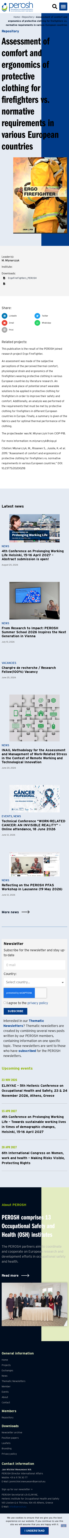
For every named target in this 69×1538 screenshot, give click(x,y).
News (5, 546)
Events (7, 816)
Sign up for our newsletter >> (17, 1489)
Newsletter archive (12, 1432)
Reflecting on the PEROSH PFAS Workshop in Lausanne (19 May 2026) (32, 887)
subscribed (27, 1051)
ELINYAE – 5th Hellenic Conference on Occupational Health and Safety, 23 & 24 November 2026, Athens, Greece (34, 1091)
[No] (63, 1525)
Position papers (10, 1437)
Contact (6, 1402)
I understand (34, 1530)
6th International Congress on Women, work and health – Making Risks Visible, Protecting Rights (33, 1158)
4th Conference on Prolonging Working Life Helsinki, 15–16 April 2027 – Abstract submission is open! (33, 555)
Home (17, 17)
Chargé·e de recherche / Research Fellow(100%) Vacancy (29, 670)
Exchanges (7, 1370)
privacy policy (37, 1003)
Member (6, 1386)
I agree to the (27, 1003)
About (5, 1397)
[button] (63, 7)
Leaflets (6, 1443)
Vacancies (9, 663)
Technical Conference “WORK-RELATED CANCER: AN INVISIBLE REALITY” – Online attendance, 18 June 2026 (33, 825)
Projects (6, 1365)
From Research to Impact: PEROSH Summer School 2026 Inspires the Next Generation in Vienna (34, 632)
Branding (7, 1448)
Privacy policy (9, 1453)
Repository (28, 17)
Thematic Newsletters (13, 1381)
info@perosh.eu (17, 1506)
